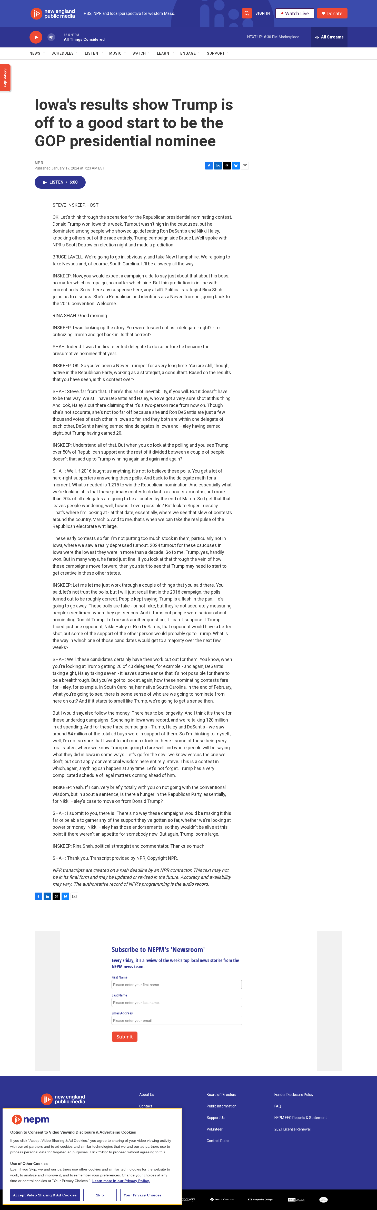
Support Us (216, 1118)
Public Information (221, 1106)
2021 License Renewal (292, 1129)
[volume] (51, 37)
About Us (146, 1095)
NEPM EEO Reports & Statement (300, 1118)
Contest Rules (218, 1141)
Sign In (262, 13)
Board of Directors (221, 1095)
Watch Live (297, 13)
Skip (100, 1195)
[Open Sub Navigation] (44, 53)
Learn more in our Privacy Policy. (121, 1181)
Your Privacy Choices (143, 1195)
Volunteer (215, 1129)
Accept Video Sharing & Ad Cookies (45, 1195)
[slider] (59, 37)
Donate (334, 13)
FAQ (277, 1106)
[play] (36, 37)
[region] (92, 1156)
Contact (145, 1106)
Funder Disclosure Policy (293, 1095)
